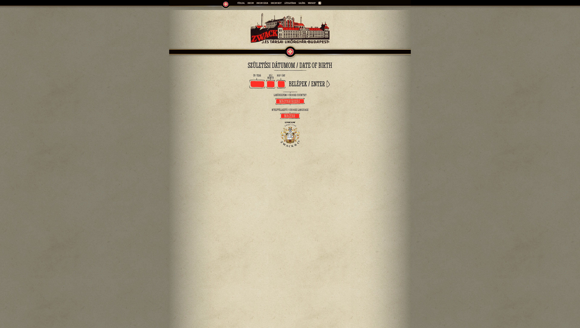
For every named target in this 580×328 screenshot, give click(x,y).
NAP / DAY (281, 75)
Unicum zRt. (225, 4)
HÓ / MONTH (270, 76)
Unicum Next (276, 3)
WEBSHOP (312, 3)
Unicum (251, 3)
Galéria (302, 3)
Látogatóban (290, 3)
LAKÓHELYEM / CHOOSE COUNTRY (290, 95)
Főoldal (241, 3)
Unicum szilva (262, 3)
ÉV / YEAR (257, 75)
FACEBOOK (320, 3)
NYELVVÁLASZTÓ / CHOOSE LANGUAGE (290, 110)
